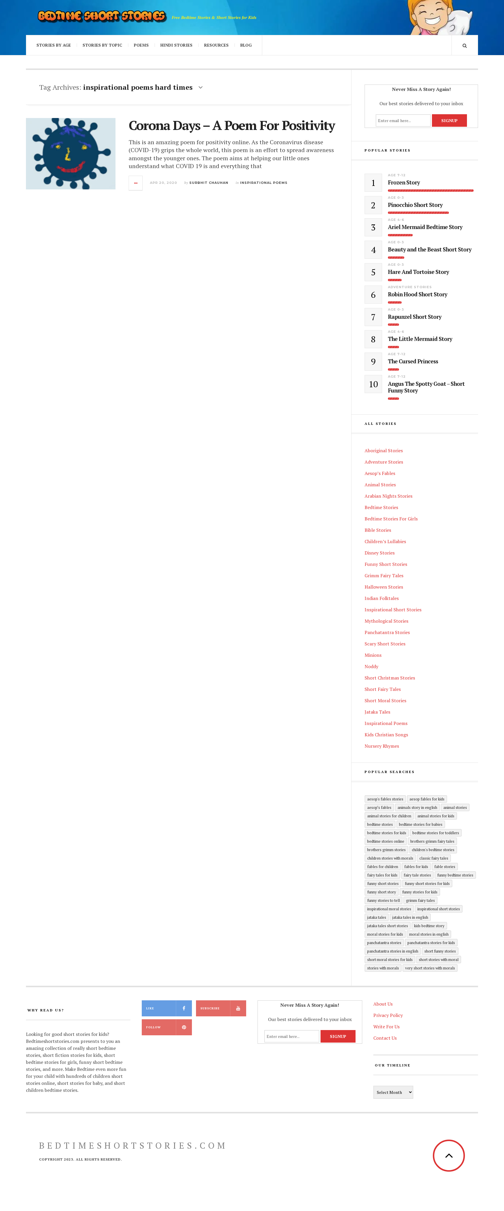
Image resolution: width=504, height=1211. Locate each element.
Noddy (371, 666)
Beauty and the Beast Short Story (429, 249)
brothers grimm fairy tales (432, 841)
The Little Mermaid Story (420, 339)
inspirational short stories (438, 908)
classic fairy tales (433, 858)
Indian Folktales (382, 598)
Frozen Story (404, 182)
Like (150, 1008)
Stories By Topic (102, 45)
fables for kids (416, 866)
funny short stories (383, 883)
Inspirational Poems (264, 183)
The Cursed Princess (413, 361)
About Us (383, 1004)
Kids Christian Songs (386, 734)
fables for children (382, 866)
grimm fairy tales (420, 900)
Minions (373, 655)
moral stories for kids (385, 934)
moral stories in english (429, 934)
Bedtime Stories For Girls (391, 518)
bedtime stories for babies (420, 824)
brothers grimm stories (386, 849)
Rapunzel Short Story (414, 317)
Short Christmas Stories (390, 678)
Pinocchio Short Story (415, 205)
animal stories (455, 807)
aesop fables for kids (427, 799)
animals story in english (417, 807)
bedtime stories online (385, 841)
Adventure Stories (410, 287)
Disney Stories (380, 553)
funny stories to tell (383, 900)
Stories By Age (53, 45)
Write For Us (386, 1026)
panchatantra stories (384, 942)
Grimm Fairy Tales (384, 575)
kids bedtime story (429, 925)
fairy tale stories (417, 875)
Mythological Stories (386, 621)
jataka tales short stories (387, 925)
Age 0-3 (396, 198)
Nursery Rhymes (382, 746)
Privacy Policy (388, 1015)
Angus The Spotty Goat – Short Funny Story (426, 387)
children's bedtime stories (433, 849)
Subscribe (210, 1008)
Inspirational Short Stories (393, 609)
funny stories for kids (420, 892)
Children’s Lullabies (385, 541)
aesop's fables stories (385, 799)
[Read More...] (136, 183)
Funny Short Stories (386, 564)
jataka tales (376, 917)
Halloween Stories (384, 587)
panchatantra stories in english (392, 951)
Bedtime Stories (381, 507)
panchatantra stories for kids (431, 942)
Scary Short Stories (385, 643)
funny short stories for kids (427, 883)
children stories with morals (390, 858)
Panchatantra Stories (387, 632)
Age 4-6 (396, 220)
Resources (216, 45)
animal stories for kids (435, 816)
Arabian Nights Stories (388, 496)
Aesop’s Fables (380, 473)
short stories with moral (439, 959)
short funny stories (440, 951)
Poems (141, 45)
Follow (153, 1027)
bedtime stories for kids (386, 832)
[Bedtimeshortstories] (101, 17)
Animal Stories (380, 484)
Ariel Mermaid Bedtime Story (425, 227)
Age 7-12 (397, 175)
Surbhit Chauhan (208, 183)
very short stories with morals (430, 968)
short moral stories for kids (390, 959)
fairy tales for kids (382, 875)
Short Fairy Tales (383, 689)
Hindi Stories (176, 45)
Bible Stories (378, 530)
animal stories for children (389, 816)
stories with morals (383, 968)
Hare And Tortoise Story (418, 272)
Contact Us (385, 1038)
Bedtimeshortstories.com (133, 1145)
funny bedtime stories (455, 875)
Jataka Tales (377, 712)
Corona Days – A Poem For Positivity (232, 125)
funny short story (381, 892)
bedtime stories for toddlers (435, 832)
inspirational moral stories (389, 908)
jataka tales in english (410, 917)
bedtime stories (380, 824)
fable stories (444, 866)
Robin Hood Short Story (417, 294)
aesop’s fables (379, 807)
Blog (246, 45)
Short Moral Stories (385, 700)
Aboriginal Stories (384, 450)
